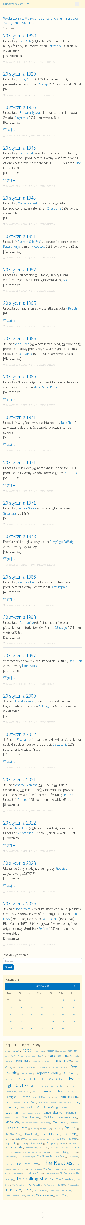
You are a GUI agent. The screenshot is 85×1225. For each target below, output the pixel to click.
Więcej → (9, 130)
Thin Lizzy (13, 1190)
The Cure (48, 1169)
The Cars (15, 1169)
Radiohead (20, 1138)
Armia (62, 1051)
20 (22, 1021)
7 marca (23, 799)
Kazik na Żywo (65, 1102)
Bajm (6, 1056)
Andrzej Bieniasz (26, 785)
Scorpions (51, 1143)
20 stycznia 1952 (19, 269)
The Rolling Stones (34, 1179)
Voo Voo (15, 1195)
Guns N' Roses (39, 1097)
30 (53, 1028)
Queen (70, 1133)
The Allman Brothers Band (51, 1156)
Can (76, 1061)
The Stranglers (64, 1179)
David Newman (25, 701)
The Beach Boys (27, 1164)
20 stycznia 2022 (19, 822)
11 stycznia (21, 118)
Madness (8, 1117)
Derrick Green (27, 508)
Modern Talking (45, 1122)
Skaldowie (44, 1148)
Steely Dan (18, 1152)
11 (74, 1007)
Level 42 (38, 1113)
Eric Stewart (25, 153)
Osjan (49, 1128)
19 (11, 1021)
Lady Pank (12, 1112)
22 (42, 1021)
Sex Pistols (73, 1143)
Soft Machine (55, 1148)
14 (31, 1014)
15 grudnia (25, 354)
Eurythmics (10, 1091)
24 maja (43, 84)
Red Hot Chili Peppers (66, 1138)
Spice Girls (65, 1148)
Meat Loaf (21, 828)
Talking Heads (68, 1152)
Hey (50, 1097)
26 (11, 1028)
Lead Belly (24, 41)
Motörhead (60, 1122)
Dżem (22, 1079)
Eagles (34, 1079)
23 (53, 1021)
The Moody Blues (33, 1173)
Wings (58, 1196)
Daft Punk (75, 661)
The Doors (60, 1169)
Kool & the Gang (47, 1107)
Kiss (65, 280)
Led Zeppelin (27, 1113)
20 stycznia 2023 (19, 862)
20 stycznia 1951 (19, 236)
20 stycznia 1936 (19, 107)
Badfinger (72, 1050)
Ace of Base (39, 1051)
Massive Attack (67, 1117)
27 (22, 1028)
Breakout (21, 1060)
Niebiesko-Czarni (16, 1128)
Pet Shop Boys (12, 1134)
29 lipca (44, 929)
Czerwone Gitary (44, 1067)
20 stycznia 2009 (19, 695)
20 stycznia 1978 (19, 536)
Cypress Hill (31, 1067)
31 (63, 1028)
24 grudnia (54, 208)
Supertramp (29, 1152)
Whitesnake (50, 919)
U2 (36, 1190)
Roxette (24, 1143)
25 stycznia (60, 744)
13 (22, 1014)
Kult (74, 1107)
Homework (29, 666)
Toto (28, 1190)
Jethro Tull (29, 1102)
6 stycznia (54, 46)
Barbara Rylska (30, 113)
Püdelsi (68, 795)
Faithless (36, 1092)
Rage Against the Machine (36, 1139)
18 (74, 1014)
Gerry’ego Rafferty (61, 542)
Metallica (12, 1122)
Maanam (71, 1112)
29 (42, 1028)
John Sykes (22, 909)
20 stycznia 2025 (19, 903)
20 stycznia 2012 (19, 734)
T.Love (38, 1152)
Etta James (24, 740)
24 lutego (44, 706)
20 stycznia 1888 (19, 35)
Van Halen (66, 1190)
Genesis (25, 1097)
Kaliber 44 (43, 1102)
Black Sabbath (57, 1056)
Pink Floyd (31, 1134)
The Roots (70, 473)
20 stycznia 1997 (19, 655)
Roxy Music (36, 1143)
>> (74, 986)
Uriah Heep (54, 1190)
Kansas (53, 1103)
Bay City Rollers (17, 1056)
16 (53, 1014)
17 (63, 1014)
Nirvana (34, 1128)
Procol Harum (51, 1134)
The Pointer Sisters (51, 1173)
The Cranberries (35, 1169)
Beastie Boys (31, 1056)
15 (42, 1014)
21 (31, 1021)
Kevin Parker (26, 582)
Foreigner (11, 1097)
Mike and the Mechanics (30, 1122)
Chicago (9, 1067)
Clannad (20, 1067)
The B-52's (9, 1164)
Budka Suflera (62, 1061)
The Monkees (17, 1173)
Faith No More (24, 1091)
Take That (67, 423)
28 (31, 1028)
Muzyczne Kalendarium (16, 3)
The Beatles (57, 1163)
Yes (64, 1195)
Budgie (48, 1061)
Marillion (49, 1117)
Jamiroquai (17, 1103)
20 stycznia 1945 (19, 147)
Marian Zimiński (28, 203)
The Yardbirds (73, 1185)
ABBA (15, 1051)
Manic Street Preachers (48, 387)
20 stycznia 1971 (19, 417)
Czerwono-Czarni (59, 1067)
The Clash (24, 1169)
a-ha (7, 1051)
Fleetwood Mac (52, 1091)
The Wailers (33, 1184)
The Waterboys (49, 1185)
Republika (11, 1143)
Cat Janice (27, 622)
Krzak (64, 1107)
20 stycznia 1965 (19, 302)
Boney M (8, 1061)
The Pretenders (67, 1173)
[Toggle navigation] (77, 4)
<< (11, 986)
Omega (43, 1128)
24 (63, 1021)
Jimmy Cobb (26, 79)
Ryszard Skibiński (29, 242)
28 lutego (61, 627)
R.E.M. (8, 1138)
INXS (56, 1097)
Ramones (50, 1139)
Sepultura (9, 513)
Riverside (61, 868)
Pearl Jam (57, 1128)
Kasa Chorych (12, 246)
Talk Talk (54, 1152)
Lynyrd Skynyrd (52, 1112)
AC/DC (27, 1050)
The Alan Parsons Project (27, 1156)
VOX (23, 1196)
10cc (78, 163)
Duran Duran (10, 1079)
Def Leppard (27, 1073)
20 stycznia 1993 (19, 616)
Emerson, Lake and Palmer (53, 1086)
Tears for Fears (10, 1156)
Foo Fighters (73, 1091)
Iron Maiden (68, 1096)
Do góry (43, 1217)
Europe (74, 1086)
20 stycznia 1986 (19, 576)
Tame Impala (59, 587)
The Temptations (18, 1185)
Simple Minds (13, 1147)
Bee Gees (41, 1056)
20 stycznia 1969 (19, 376)
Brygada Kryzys (37, 1061)
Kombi (30, 1107)
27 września (25, 833)
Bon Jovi (74, 1056)
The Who (60, 1184)
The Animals (73, 1156)
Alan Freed (22, 344)
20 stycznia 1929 (19, 73)
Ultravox (43, 1190)
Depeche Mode (47, 1073)
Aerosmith (52, 1050)
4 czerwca (38, 246)
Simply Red (31, 1147)
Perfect (71, 1127)
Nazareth (74, 1122)
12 (11, 1014)
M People (71, 308)
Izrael (7, 1102)
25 (74, 1021)
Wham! (30, 1195)
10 (63, 1007)
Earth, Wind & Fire (52, 1079)
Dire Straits (70, 1073)
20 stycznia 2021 (19, 779)
